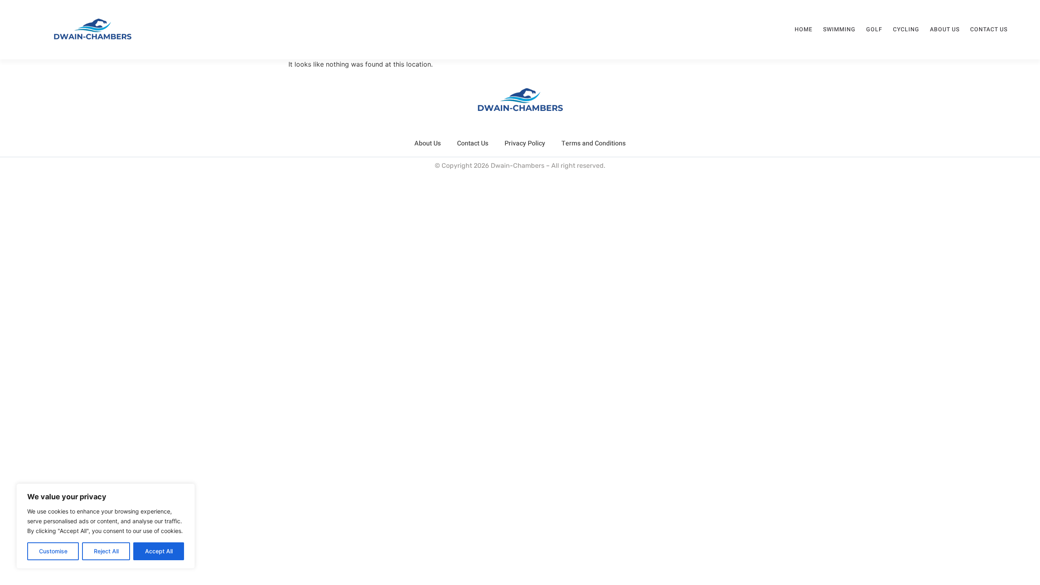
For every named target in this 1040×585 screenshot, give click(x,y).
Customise (53, 551)
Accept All (159, 551)
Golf (874, 29)
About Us (945, 29)
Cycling (906, 29)
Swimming (839, 29)
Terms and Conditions (593, 143)
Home (803, 29)
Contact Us (989, 29)
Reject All (106, 551)
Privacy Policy (525, 143)
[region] (105, 526)
